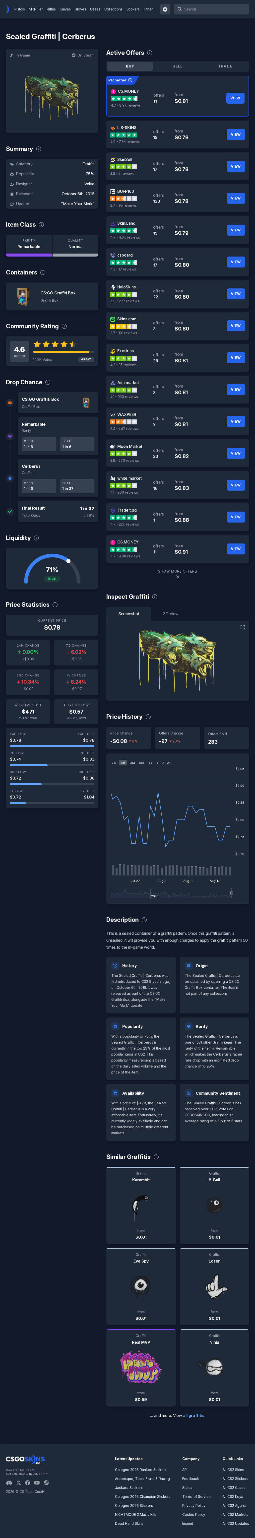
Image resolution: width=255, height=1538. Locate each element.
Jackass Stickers (129, 1487)
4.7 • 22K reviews (124, 524)
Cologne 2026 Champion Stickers (142, 1496)
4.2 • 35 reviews (123, 365)
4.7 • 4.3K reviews (125, 237)
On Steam (85, 55)
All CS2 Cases (234, 1487)
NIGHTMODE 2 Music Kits (135, 1514)
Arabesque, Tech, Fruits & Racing (142, 1478)
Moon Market (129, 446)
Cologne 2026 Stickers (134, 1505)
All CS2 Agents (235, 1505)
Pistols (19, 9)
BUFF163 (125, 191)
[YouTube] (39, 1482)
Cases (95, 9)
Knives (65, 9)
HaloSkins (126, 286)
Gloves (80, 9)
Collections (113, 9)
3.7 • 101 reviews (123, 333)
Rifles (51, 9)
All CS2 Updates (236, 1523)
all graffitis (193, 1415)
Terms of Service (196, 1496)
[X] (20, 1482)
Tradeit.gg (127, 510)
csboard (125, 255)
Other (148, 9)
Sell (178, 66)
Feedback (190, 1478)
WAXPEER (126, 414)
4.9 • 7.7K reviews (125, 141)
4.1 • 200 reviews (124, 492)
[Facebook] (29, 1482)
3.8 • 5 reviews (122, 173)
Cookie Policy (193, 1514)
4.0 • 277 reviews (124, 301)
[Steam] (48, 1482)
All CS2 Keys (233, 1496)
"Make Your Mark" (77, 203)
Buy (130, 66)
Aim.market (128, 382)
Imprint (187, 1523)
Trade (225, 66)
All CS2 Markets (235, 1514)
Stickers (133, 9)
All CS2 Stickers (235, 1478)
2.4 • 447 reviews (124, 428)
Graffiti (88, 163)
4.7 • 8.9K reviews (126, 105)
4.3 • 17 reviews (123, 269)
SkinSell (124, 159)
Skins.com (126, 318)
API (185, 1470)
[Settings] (165, 9)
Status (187, 1487)
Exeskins (125, 350)
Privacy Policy (193, 1505)
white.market (129, 478)
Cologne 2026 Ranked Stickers (141, 1470)
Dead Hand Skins (129, 1523)
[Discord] (11, 1482)
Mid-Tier (36, 9)
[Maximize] (243, 627)
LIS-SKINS (126, 127)
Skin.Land (126, 223)
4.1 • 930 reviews (124, 397)
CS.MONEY (128, 91)
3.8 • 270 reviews (124, 460)
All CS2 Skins (233, 1470)
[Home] (9, 9)
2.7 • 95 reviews (123, 205)
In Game (23, 55)
